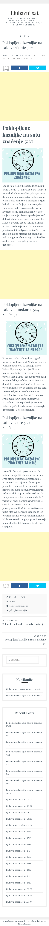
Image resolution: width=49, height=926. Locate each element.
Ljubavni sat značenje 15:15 (18, 851)
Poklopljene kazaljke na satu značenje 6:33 (26, 640)
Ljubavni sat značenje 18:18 (18, 831)
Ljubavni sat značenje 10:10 (18, 883)
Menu (25, 36)
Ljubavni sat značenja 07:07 (19, 902)
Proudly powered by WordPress (16, 921)
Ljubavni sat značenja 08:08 (19, 895)
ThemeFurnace (24, 924)
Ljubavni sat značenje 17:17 (18, 838)
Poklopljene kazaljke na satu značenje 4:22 (23, 625)
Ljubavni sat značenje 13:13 (18, 863)
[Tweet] (37, 68)
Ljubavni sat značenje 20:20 (19, 819)
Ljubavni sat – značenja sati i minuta (23, 689)
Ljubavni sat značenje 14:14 (18, 857)
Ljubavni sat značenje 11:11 (18, 876)
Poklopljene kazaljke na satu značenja (24, 695)
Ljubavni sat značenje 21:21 (18, 812)
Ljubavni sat (24, 12)
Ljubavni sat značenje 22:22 (19, 806)
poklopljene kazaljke (17, 56)
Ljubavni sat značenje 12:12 (18, 870)
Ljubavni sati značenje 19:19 (19, 825)
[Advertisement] (24, 96)
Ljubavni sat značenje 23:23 (19, 799)
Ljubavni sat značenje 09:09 (19, 889)
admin (12, 602)
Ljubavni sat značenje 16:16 (18, 844)
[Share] (19, 68)
